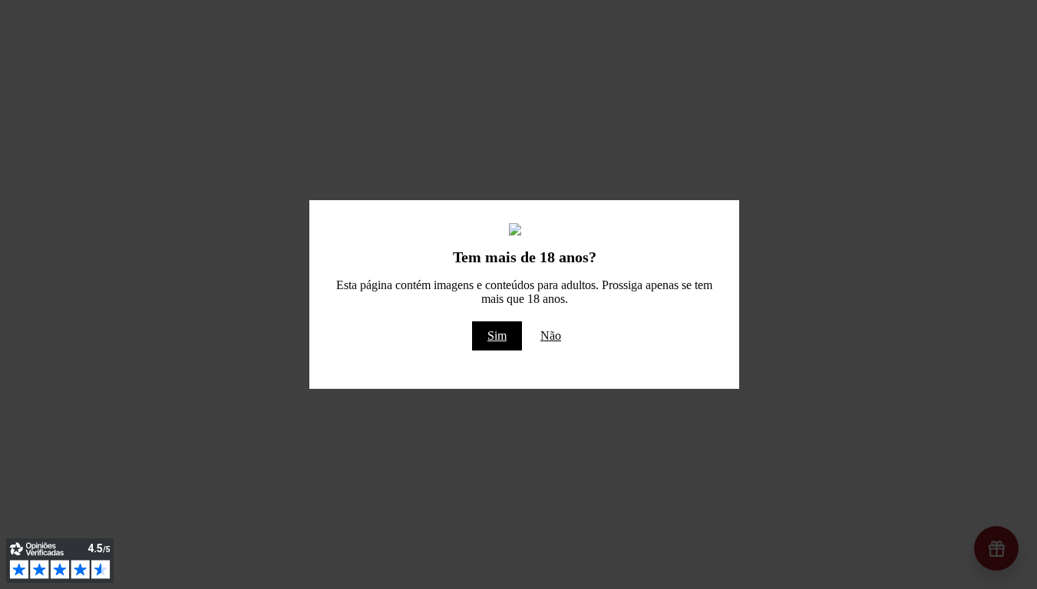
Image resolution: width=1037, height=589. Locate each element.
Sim (497, 335)
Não (550, 335)
